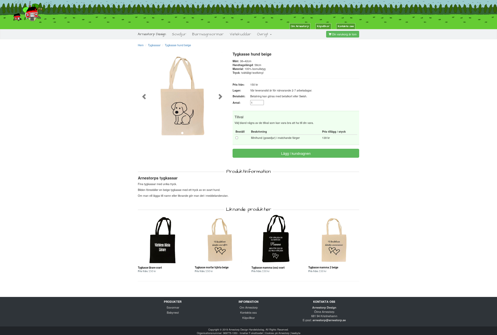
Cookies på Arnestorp (277, 333)
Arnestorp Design (152, 34)
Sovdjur (179, 34)
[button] (144, 96)
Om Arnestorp (300, 26)
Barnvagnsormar (208, 34)
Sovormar (173, 307)
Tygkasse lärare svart (150, 267)
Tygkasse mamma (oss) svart (268, 267)
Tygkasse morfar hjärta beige (212, 267)
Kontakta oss (346, 26)
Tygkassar (154, 45)
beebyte (295, 333)
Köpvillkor (323, 26)
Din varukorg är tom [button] (344, 34)
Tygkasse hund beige (178, 45)
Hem (141, 45)
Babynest (173, 312)
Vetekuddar (240, 34)
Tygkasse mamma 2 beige (323, 267)
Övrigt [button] (263, 34)
